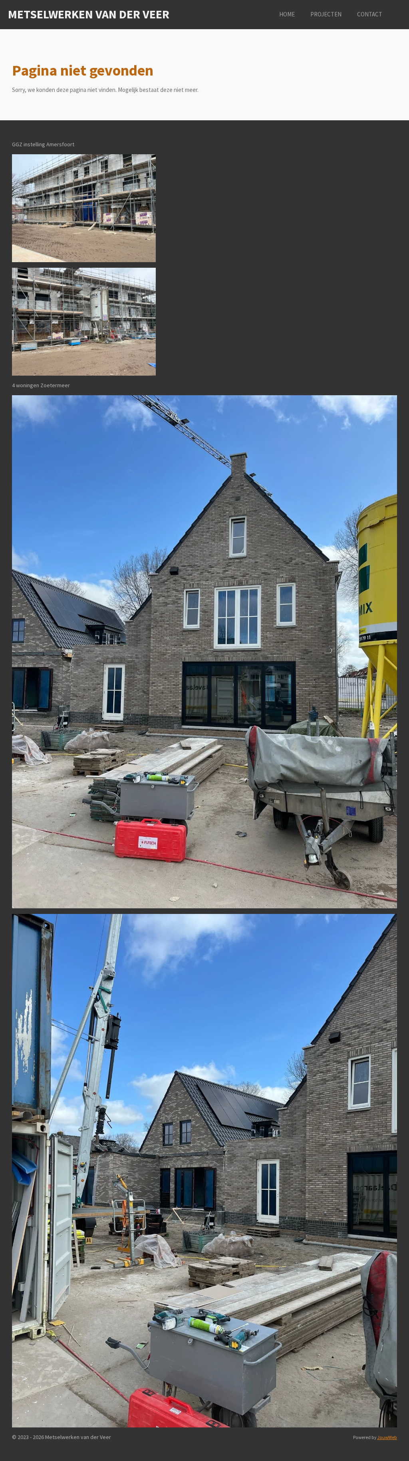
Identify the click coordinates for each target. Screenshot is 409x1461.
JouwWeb (387, 1437)
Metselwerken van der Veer (88, 14)
